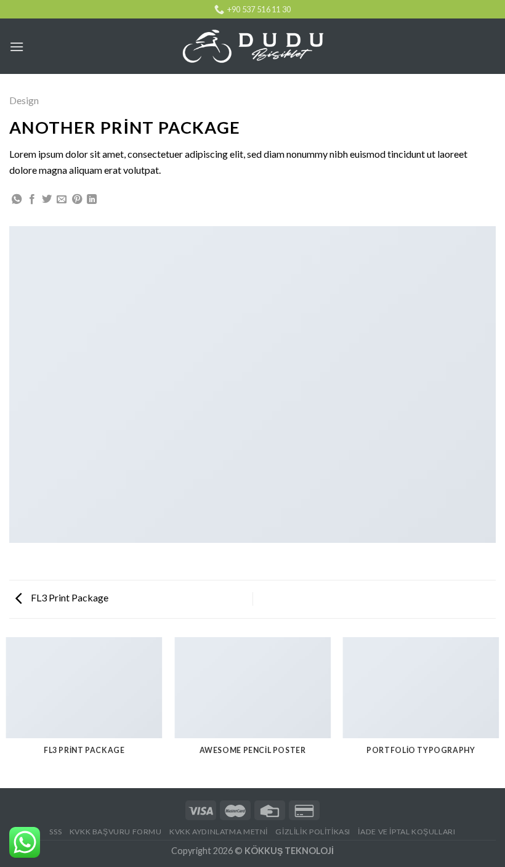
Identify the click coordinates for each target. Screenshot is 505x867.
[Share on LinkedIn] (92, 199)
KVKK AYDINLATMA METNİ (218, 831)
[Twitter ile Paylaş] (47, 199)
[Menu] (16, 46)
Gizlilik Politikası (312, 831)
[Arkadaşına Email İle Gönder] (62, 199)
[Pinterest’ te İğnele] (77, 199)
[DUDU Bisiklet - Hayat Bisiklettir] (252, 46)
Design (24, 100)
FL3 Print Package (68, 597)
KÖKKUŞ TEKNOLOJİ (289, 850)
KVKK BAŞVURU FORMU (116, 831)
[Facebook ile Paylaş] (32, 199)
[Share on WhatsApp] (17, 199)
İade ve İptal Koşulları (406, 831)
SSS (55, 831)
